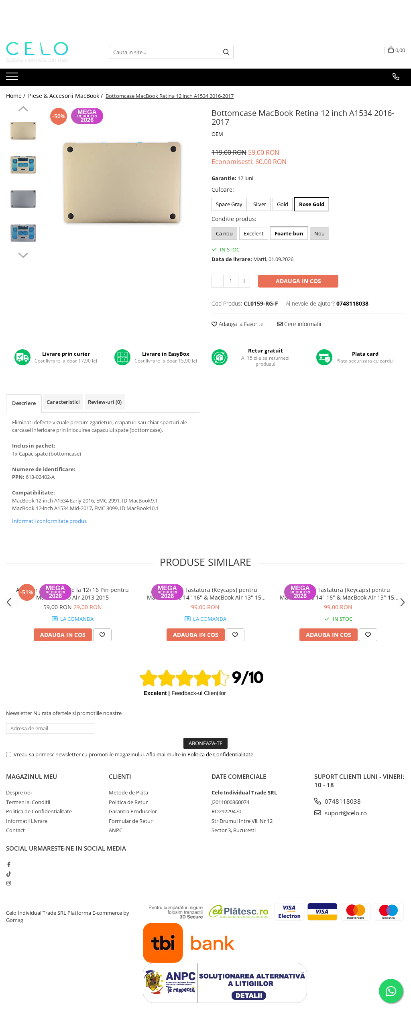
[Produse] (13, 79)
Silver (259, 204)
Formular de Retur (131, 821)
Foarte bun (289, 233)
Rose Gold (311, 204)
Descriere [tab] (24, 403)
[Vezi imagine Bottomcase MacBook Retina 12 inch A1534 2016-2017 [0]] (23, 131)
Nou (319, 233)
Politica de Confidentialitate (220, 754)
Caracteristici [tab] (63, 401)
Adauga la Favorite (240, 324)
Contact (15, 830)
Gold (282, 204)
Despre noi (19, 792)
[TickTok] (8, 873)
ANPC (115, 830)
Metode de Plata (128, 792)
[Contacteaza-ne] (396, 77)
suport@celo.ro (345, 813)
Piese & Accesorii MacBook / (66, 95)
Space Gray (229, 204)
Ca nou (224, 233)
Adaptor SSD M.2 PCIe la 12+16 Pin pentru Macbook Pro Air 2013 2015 (72, 593)
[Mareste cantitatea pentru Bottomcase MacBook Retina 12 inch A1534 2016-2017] (244, 281)
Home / (16, 95)
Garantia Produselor (133, 811)
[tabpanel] (121, 183)
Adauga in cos (298, 281)
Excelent (254, 233)
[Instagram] (8, 883)
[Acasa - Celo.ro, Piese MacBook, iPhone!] (46, 52)
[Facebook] (8, 864)
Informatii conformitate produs (49, 521)
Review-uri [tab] (105, 401)
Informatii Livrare (26, 821)
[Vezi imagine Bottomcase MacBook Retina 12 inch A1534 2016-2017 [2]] (23, 199)
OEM (217, 134)
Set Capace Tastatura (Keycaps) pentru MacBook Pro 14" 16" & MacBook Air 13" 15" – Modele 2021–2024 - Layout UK (205, 593)
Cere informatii (302, 324)
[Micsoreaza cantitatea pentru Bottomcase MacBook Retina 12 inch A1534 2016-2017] (218, 281)
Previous (23, 110)
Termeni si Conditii (28, 802)
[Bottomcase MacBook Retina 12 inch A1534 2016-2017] (121, 183)
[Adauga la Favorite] (102, 634)
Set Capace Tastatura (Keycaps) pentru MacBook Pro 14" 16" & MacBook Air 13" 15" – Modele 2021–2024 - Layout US (338, 593)
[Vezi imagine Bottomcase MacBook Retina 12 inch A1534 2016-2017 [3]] (23, 233)
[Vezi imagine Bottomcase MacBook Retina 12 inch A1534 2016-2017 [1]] (23, 165)
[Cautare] (226, 52)
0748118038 (342, 801)
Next (23, 254)
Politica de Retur (128, 802)
